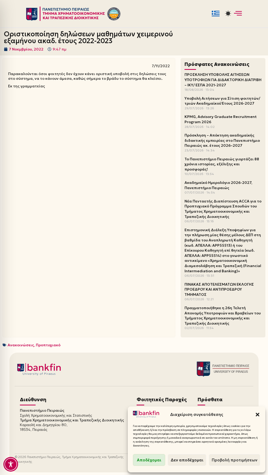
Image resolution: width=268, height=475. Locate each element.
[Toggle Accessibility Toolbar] (11, 464)
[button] (257, 414)
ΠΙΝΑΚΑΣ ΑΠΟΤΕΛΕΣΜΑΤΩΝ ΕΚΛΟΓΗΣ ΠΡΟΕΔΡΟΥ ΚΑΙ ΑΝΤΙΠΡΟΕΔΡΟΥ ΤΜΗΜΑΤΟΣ (219, 289)
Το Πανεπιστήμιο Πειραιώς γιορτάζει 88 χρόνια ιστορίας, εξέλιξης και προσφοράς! (222, 164)
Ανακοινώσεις (21, 345)
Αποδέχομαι (149, 459)
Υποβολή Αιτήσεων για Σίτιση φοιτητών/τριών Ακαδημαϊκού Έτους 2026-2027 (222, 101)
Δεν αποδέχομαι (187, 459)
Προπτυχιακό (48, 345)
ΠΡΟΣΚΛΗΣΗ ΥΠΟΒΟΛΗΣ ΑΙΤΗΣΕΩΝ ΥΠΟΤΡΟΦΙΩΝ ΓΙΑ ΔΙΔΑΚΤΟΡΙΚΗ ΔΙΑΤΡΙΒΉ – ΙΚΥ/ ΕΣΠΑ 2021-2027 (223, 79)
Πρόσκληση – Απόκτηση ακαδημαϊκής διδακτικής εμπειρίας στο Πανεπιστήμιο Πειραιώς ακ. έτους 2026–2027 (222, 140)
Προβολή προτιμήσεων (234, 459)
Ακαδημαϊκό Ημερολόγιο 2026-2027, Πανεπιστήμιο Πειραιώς (218, 185)
